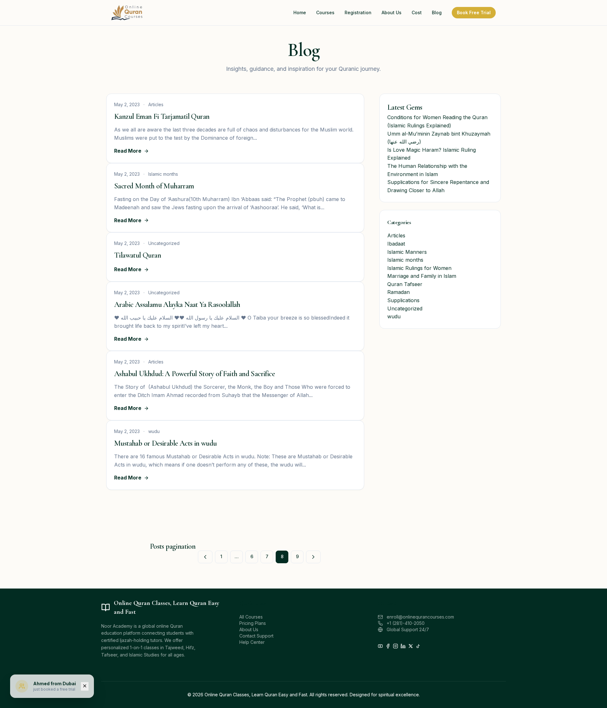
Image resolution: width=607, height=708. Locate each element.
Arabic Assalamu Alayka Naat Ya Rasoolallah (177, 304)
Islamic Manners (407, 252)
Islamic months (405, 260)
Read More (127, 151)
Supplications (403, 300)
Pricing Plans (252, 623)
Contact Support (256, 635)
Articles (396, 235)
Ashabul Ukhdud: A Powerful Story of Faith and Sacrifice (194, 373)
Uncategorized (404, 308)
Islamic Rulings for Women (419, 268)
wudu (394, 316)
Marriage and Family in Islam (421, 276)
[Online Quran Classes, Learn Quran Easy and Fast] (127, 12)
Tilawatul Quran (137, 255)
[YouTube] (380, 646)
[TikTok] (418, 646)
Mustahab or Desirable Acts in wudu (165, 443)
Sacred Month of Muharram (154, 186)
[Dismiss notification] (85, 686)
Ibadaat (396, 244)
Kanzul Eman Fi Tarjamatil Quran (161, 116)
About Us (248, 629)
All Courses (251, 617)
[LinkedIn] (403, 646)
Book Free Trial (474, 12)
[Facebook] (387, 646)
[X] (410, 646)
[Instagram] (395, 646)
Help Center (252, 642)
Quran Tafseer (404, 284)
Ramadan (398, 292)
